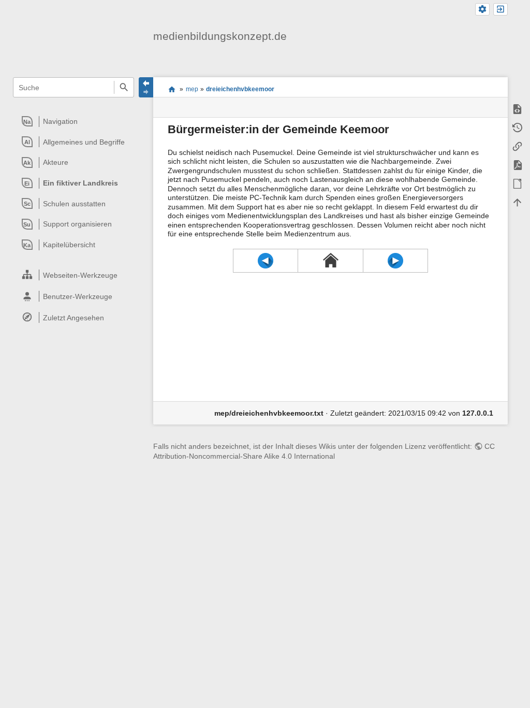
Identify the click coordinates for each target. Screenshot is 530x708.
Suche (124, 87)
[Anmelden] (500, 9)
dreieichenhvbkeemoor (240, 89)
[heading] (74, 121)
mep (192, 89)
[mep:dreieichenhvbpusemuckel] (395, 260)
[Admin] (482, 9)
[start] (330, 260)
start (172, 89)
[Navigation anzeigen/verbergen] (146, 87)
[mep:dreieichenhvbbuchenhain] (265, 260)
